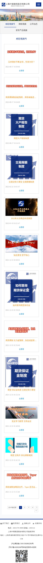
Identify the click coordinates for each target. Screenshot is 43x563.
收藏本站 (38, 523)
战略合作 (27, 523)
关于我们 (5, 523)
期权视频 (22, 24)
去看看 (21, 71)
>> (36, 510)
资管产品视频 (21, 30)
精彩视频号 (10, 24)
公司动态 (34, 24)
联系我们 (16, 523)
